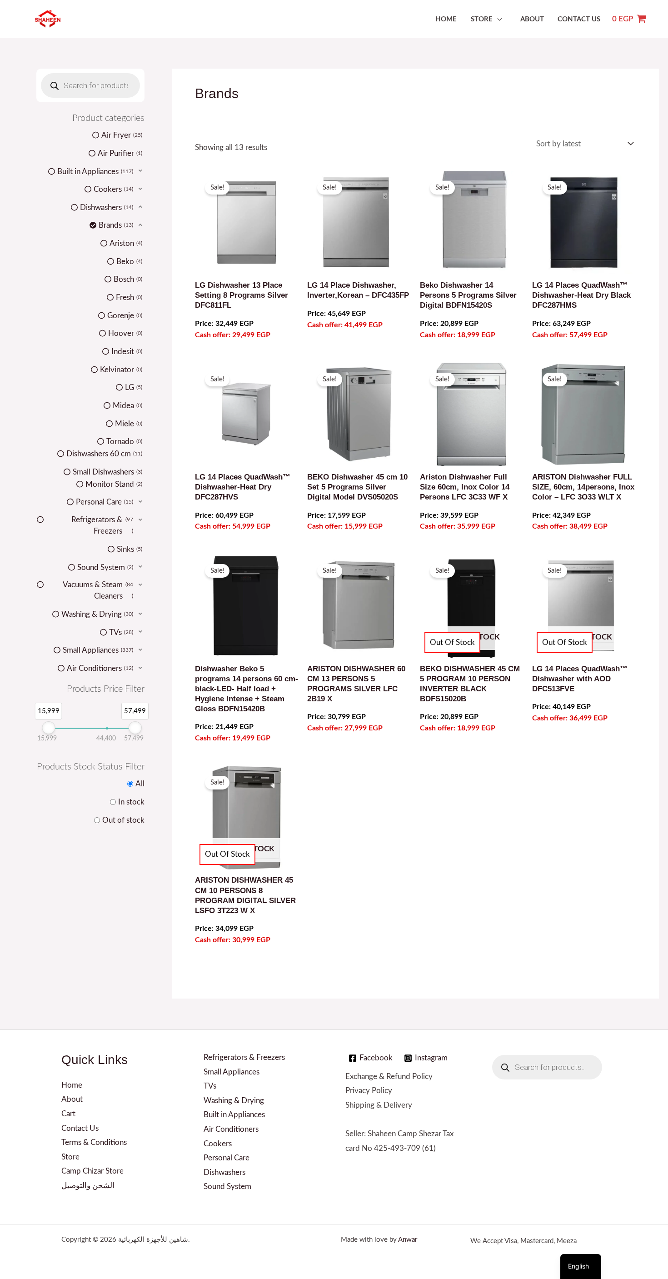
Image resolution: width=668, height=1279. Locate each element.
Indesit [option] (126, 351)
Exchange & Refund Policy (389, 1076)
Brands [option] (115, 225)
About (532, 19)
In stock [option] (131, 802)
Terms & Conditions (94, 1142)
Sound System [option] (104, 567)
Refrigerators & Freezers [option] (102, 525)
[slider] (48, 727)
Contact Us (579, 19)
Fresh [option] (128, 297)
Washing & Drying (234, 1100)
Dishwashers (224, 1172)
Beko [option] (128, 261)
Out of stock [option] (123, 820)
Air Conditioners (231, 1129)
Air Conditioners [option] (99, 668)
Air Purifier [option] (119, 153)
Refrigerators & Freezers (244, 1057)
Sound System (227, 1186)
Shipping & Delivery (378, 1105)
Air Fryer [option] (121, 135)
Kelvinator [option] (120, 370)
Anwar (407, 1239)
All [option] (140, 784)
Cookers (218, 1144)
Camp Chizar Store (92, 1171)
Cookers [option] (113, 189)
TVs (210, 1086)
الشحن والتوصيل (88, 1185)
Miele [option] (128, 424)
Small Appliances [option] (97, 650)
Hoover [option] (124, 333)
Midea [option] (127, 406)
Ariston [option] (125, 243)
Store (482, 19)
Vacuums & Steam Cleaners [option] (98, 590)
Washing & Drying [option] (96, 614)
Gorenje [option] (124, 316)
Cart (68, 1114)
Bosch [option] (127, 279)
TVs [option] (120, 632)
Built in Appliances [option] (94, 171)
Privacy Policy (368, 1090)
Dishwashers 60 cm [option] (103, 454)
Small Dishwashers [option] (107, 472)
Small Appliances (231, 1072)
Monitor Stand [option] (113, 484)
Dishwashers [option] (106, 207)
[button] (90, 171)
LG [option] (133, 387)
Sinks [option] (129, 549)
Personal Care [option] (104, 502)
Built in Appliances (234, 1115)
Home (446, 19)
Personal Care (226, 1158)
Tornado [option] (123, 441)
